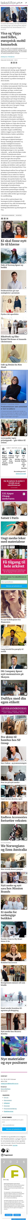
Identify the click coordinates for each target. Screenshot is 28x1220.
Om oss (6, 1097)
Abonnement (8, 1100)
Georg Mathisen (5, 1089)
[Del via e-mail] (16, 63)
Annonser (7, 1106)
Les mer (15, 1145)
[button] (3, 449)
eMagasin (7, 1103)
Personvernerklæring (10, 1108)
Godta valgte (8, 1214)
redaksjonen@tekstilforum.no (9, 1083)
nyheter (18, 215)
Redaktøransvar (8, 1111)
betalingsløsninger (8, 215)
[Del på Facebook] (11, 63)
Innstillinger (17, 1214)
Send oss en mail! (21, 473)
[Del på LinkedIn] (14, 63)
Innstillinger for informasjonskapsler (18, 1219)
